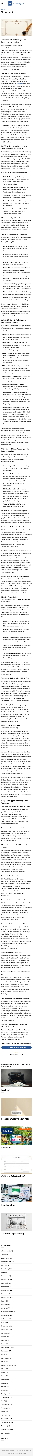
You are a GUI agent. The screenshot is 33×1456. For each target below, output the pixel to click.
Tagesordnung (5, 1404)
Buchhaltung (5, 1279)
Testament (4, 55)
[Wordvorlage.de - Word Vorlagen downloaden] (16, 3)
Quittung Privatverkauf (13, 1176)
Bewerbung (5, 1269)
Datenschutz (14, 1450)
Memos (3, 1361)
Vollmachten (5, 1419)
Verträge (4, 1415)
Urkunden (4, 1408)
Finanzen (4, 1304)
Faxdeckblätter (6, 1297)
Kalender (4, 1333)
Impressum (5, 1450)
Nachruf (5, 1090)
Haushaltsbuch (8, 1205)
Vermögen (20, 83)
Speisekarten (5, 1397)
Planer (3, 1369)
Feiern (3, 1301)
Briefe (3, 1272)
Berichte (4, 1265)
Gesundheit (5, 1315)
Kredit (3, 1344)
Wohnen (4, 1426)
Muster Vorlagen (6, 1365)
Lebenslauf (4, 1351)
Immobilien (5, 1329)
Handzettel (4, 1322)
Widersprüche (5, 1422)
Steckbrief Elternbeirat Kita (15, 1119)
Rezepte (4, 1383)
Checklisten (5, 1286)
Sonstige (4, 1394)
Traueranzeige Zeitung (12, 1233)
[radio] (13, 1052)
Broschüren (5, 1276)
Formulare (4, 1308)
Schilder (3, 1386)
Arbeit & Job (5, 1258)
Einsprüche (4, 1294)
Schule (3, 1390)
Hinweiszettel (5, 1326)
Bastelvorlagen (6, 1261)
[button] (2, 3)
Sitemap (28, 1450)
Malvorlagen (5, 1358)
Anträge (4, 1254)
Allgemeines (5, 1251)
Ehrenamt (6, 1147)
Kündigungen (5, 1347)
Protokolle (4, 1379)
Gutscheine (5, 1319)
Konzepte (4, 1340)
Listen (3, 1354)
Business (4, 1283)
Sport (3, 1401)
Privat (3, 9)
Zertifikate (4, 1433)
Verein (3, 1411)
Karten (3, 1336)
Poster (3, 1372)
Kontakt (22, 1450)
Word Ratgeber (6, 1429)
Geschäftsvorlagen (7, 1311)
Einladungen (5, 1290)
